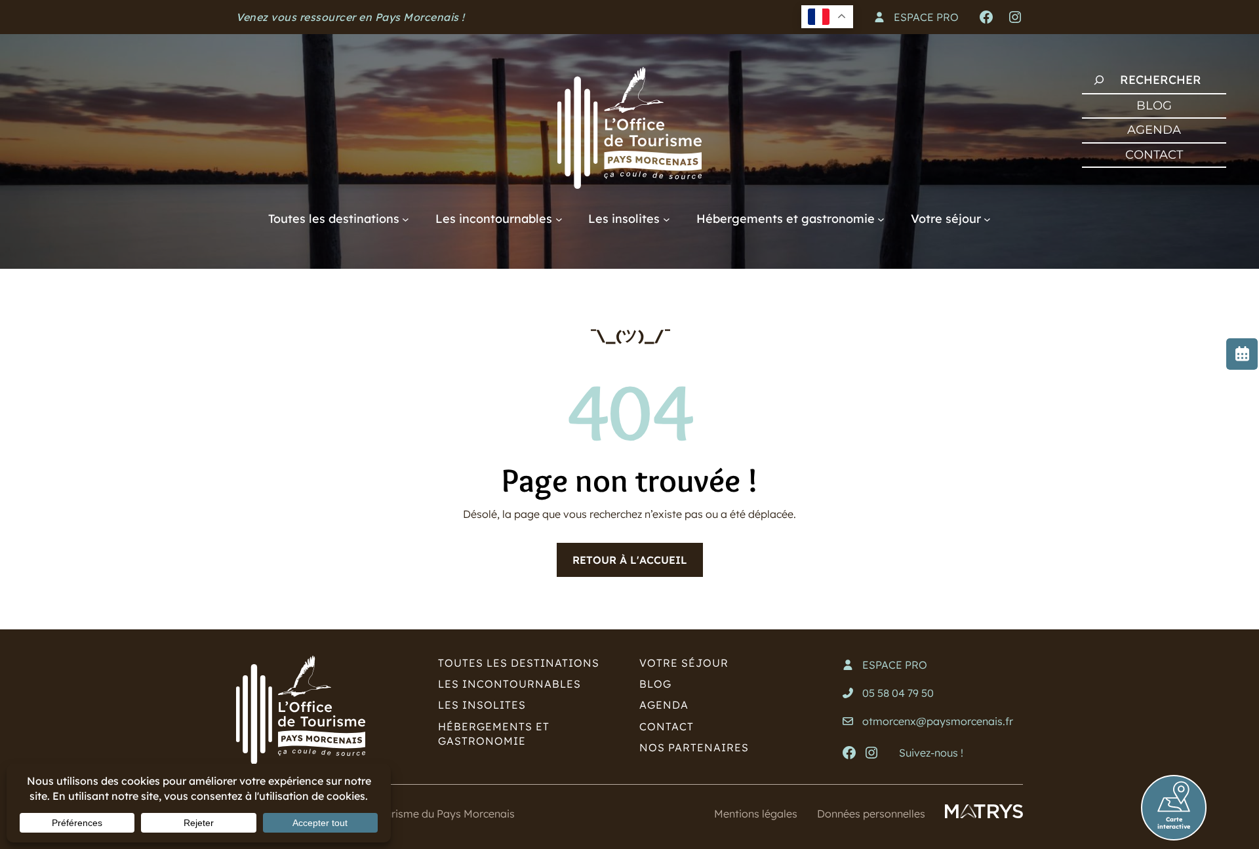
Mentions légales (755, 813)
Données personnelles (871, 813)
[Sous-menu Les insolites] (666, 218)
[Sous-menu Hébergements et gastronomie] (881, 218)
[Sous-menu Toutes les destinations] (405, 218)
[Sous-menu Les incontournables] (559, 218)
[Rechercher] (1099, 79)
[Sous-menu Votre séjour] (987, 218)
